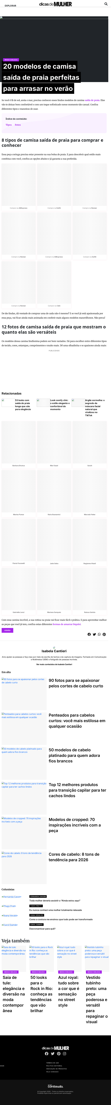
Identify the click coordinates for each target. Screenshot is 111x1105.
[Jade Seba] (54, 540)
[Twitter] (53, 1054)
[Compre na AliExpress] (19, 185)
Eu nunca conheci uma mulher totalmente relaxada (55, 910)
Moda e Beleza (11, 60)
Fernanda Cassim (38, 896)
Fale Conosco (52, 1072)
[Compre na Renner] (90, 185)
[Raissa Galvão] (90, 589)
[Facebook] (46, 1054)
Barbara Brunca (18, 466)
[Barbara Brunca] (19, 442)
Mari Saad (54, 466)
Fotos (18, 124)
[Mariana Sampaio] (54, 589)
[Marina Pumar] (19, 491)
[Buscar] (106, 4)
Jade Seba (54, 563)
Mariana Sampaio (54, 612)
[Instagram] (64, 1054)
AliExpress (23, 208)
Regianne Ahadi (90, 563)
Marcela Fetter (89, 514)
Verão (7, 630)
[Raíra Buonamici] (54, 491)
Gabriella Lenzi (18, 612)
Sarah (89, 466)
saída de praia (92, 100)
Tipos (9, 124)
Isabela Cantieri (54, 651)
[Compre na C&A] (54, 282)
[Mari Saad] (54, 442)
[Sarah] (90, 442)
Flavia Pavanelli (19, 563)
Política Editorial (54, 1066)
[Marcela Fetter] (90, 491)
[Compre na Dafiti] (54, 185)
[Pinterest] (59, 1054)
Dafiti (58, 208)
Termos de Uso (52, 1063)
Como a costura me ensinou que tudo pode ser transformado (61, 919)
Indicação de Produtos (56, 1069)
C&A (58, 306)
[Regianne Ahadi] (90, 540)
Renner (94, 208)
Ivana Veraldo (36, 915)
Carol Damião (36, 924)
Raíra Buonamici (54, 514)
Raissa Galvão (89, 612)
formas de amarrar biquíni (67, 624)
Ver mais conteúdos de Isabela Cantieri (54, 664)
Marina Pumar (18, 514)
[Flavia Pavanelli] (19, 540)
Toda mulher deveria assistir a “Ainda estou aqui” (54, 900)
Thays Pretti (36, 906)
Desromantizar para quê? (42, 928)
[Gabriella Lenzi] (19, 589)
